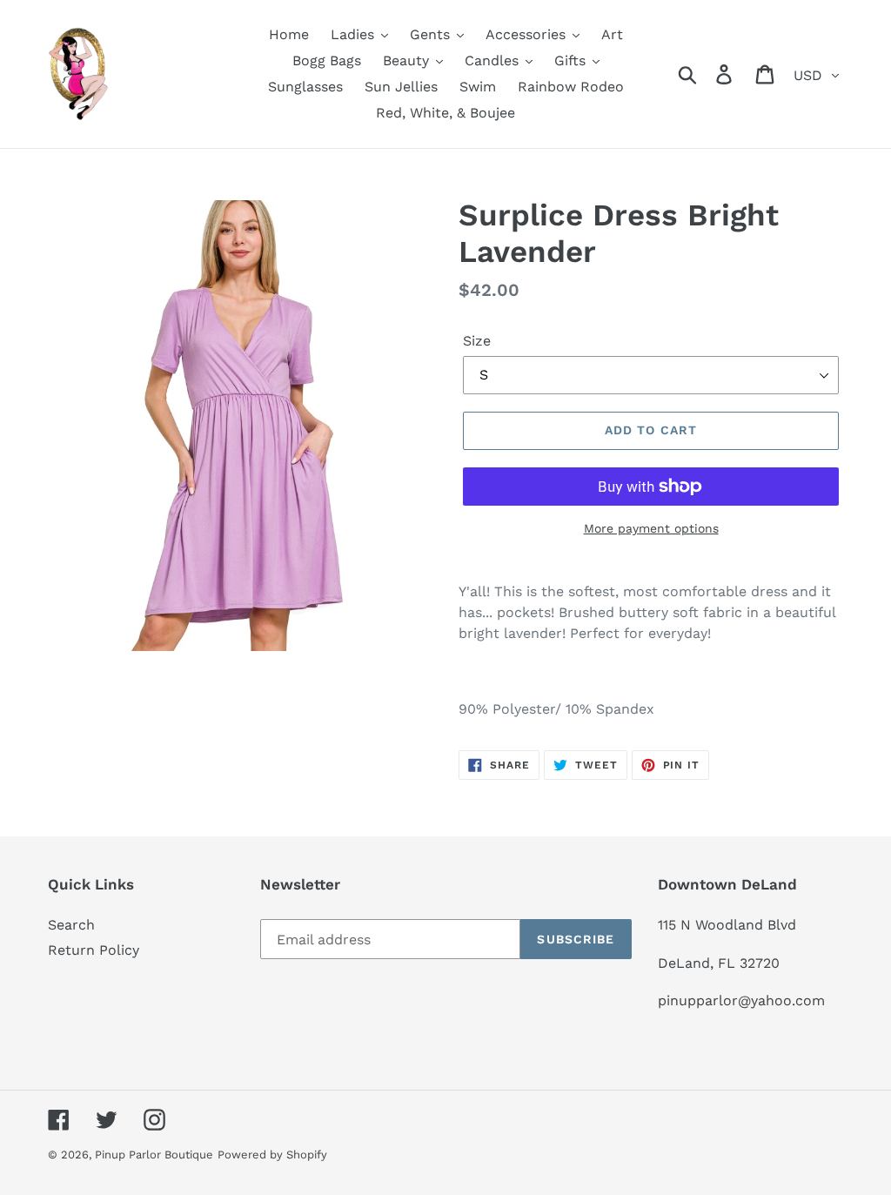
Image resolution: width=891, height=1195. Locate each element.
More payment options (651, 528)
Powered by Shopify (272, 1154)
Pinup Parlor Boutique (154, 1154)
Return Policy (93, 950)
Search (71, 924)
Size (477, 340)
